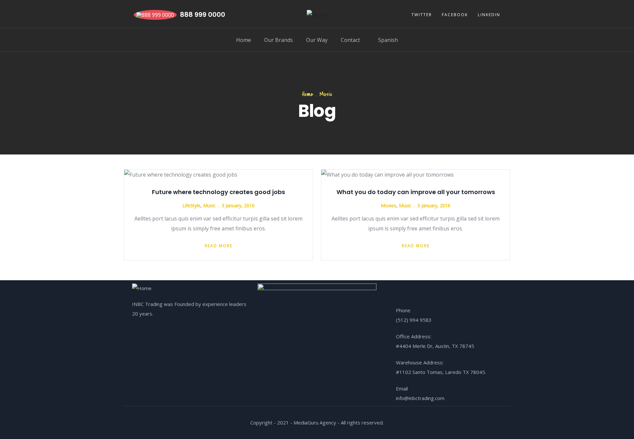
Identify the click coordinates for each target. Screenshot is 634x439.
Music (209, 205)
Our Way (317, 40)
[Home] (317, 15)
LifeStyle (191, 205)
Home (243, 40)
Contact (350, 40)
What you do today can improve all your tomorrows (415, 192)
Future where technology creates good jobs (218, 192)
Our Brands (278, 40)
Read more (218, 246)
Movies (388, 205)
